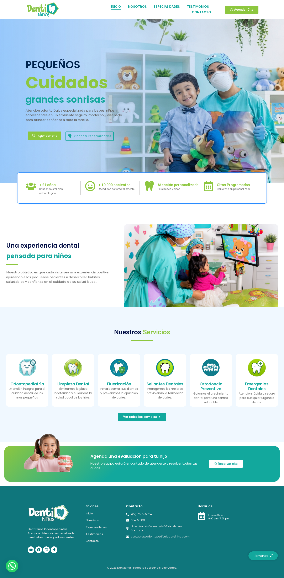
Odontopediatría (27, 384)
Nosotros (92, 520)
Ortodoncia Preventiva (211, 386)
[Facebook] (38, 549)
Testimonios (94, 534)
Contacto (92, 540)
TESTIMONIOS (198, 6)
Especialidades (96, 527)
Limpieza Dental (73, 384)
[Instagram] (46, 549)
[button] (12, 566)
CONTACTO (201, 12)
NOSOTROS (137, 6)
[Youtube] (31, 549)
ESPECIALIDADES (167, 6)
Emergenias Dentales (257, 386)
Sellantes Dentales (165, 384)
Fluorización (119, 384)
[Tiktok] (54, 549)
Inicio (89, 513)
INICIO (116, 6)
